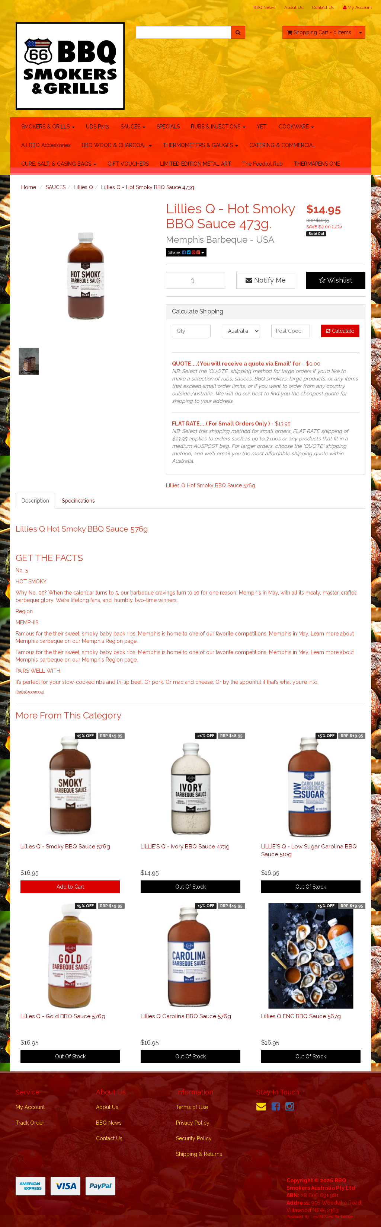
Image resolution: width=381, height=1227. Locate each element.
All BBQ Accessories (46, 145)
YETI (262, 127)
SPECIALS (168, 127)
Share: (175, 252)
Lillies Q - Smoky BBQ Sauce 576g (65, 846)
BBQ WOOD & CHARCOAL (115, 145)
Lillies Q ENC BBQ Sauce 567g (301, 1016)
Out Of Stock (190, 887)
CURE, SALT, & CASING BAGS (57, 164)
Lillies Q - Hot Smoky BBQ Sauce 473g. (148, 187)
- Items (322, 32)
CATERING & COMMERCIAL (282, 145)
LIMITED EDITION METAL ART (195, 164)
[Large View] (29, 361)
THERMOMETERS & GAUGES (198, 145)
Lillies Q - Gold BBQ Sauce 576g (62, 1016)
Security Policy (194, 1138)
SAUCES (131, 127)
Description (35, 501)
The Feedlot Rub (262, 164)
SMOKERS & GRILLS (46, 127)
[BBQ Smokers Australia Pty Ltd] (70, 64)
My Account (30, 1107)
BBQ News (264, 7)
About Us (293, 7)
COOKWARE (294, 127)
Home (28, 187)
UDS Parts (97, 127)
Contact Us (323, 7)
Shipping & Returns (199, 1154)
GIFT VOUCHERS (128, 164)
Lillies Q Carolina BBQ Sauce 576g (186, 1016)
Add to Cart (70, 887)
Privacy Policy (192, 1123)
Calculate (342, 331)
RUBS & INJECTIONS (216, 127)
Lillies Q (83, 187)
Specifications (78, 501)
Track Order (30, 1123)
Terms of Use (192, 1107)
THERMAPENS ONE (317, 164)
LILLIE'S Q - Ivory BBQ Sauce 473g (185, 846)
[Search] (238, 32)
